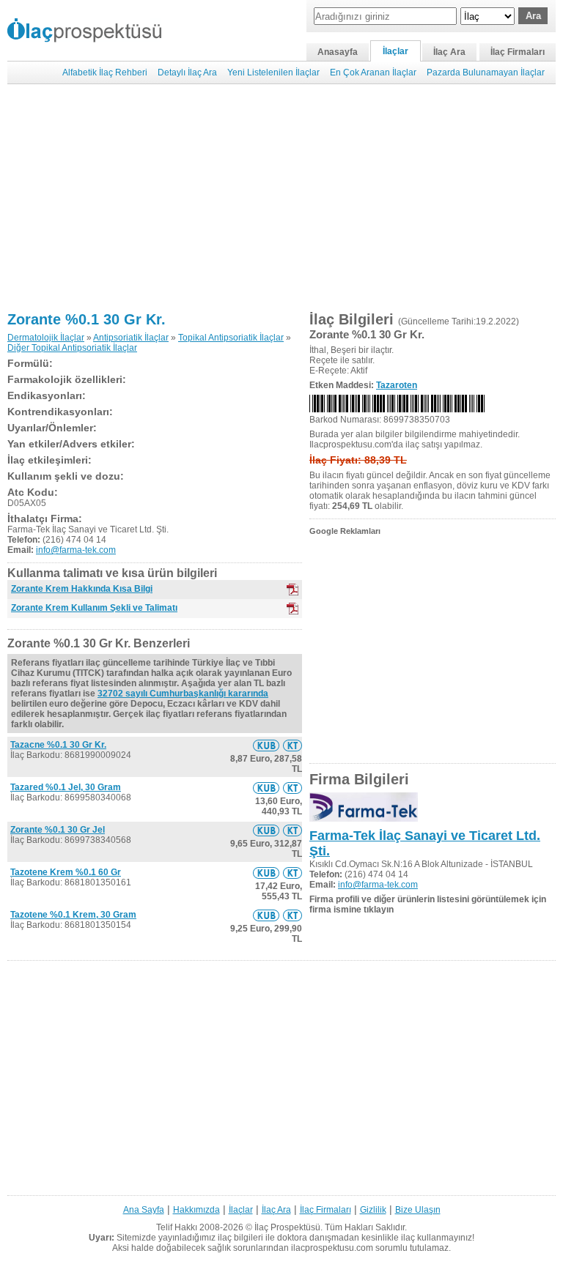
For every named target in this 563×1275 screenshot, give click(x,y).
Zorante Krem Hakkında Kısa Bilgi (81, 589)
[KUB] (292, 589)
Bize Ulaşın (418, 1210)
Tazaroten (396, 385)
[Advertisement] (281, 197)
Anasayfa (337, 52)
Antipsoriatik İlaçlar (131, 337)
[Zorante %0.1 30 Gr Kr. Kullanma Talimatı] (292, 745)
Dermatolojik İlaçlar (45, 337)
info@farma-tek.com (76, 550)
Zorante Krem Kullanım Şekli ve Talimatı (94, 608)
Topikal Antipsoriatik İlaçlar (231, 337)
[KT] (292, 608)
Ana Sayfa (143, 1210)
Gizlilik (373, 1210)
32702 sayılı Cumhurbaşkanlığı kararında (182, 693)
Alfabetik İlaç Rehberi (104, 72)
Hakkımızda (196, 1210)
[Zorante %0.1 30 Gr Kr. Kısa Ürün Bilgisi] (266, 745)
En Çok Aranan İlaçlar (373, 72)
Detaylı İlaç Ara (187, 72)
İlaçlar (395, 51)
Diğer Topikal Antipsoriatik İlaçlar (72, 348)
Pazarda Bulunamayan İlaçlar (486, 72)
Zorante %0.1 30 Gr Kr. (86, 319)
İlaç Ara (449, 52)
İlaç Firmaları (517, 52)
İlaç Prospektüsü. (288, 1227)
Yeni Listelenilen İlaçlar (273, 72)
